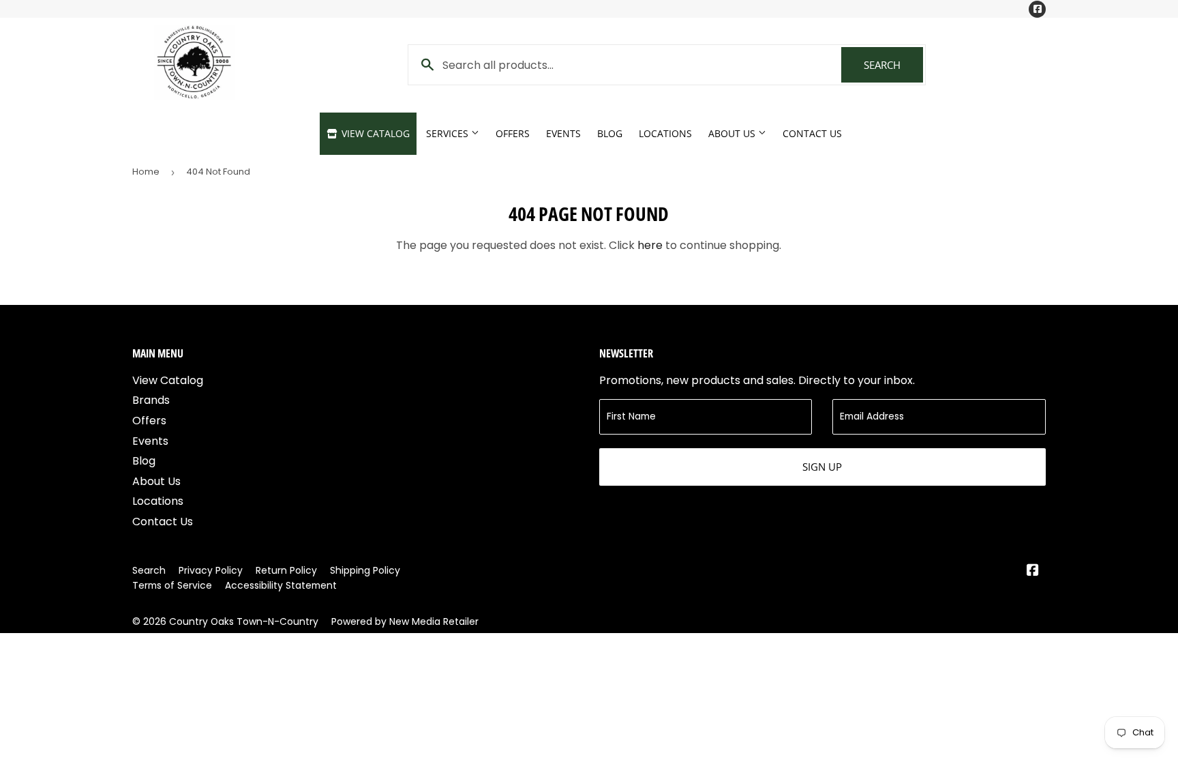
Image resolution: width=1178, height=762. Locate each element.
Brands (151, 400)
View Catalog (374, 133)
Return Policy (286, 570)
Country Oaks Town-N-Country (243, 621)
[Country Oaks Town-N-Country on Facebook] (1033, 571)
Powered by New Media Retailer (405, 621)
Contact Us (812, 133)
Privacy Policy (211, 570)
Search (893, 65)
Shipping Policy (365, 570)
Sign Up (822, 466)
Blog (609, 133)
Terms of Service (172, 585)
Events (563, 133)
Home (146, 171)
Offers (513, 133)
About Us (733, 133)
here (650, 245)
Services (448, 133)
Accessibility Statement (281, 585)
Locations (665, 133)
